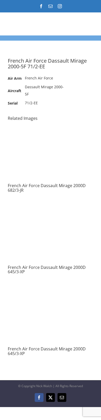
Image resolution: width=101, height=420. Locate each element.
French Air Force (39, 78)
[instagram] (60, 6)
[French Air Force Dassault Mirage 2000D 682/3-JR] (50, 127)
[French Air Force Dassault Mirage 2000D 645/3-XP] (50, 209)
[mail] (50, 6)
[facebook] (41, 6)
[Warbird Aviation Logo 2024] (28, 22)
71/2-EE (31, 102)
